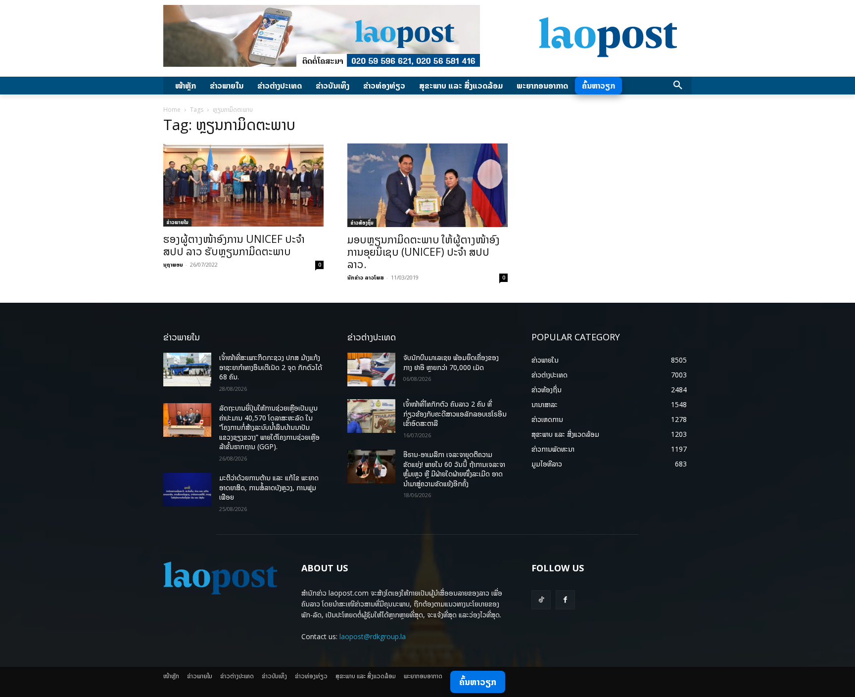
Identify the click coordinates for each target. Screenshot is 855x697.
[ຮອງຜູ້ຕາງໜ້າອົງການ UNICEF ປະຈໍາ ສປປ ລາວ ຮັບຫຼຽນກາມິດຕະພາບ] (243, 185)
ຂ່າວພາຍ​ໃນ (177, 222)
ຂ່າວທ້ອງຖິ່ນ (362, 222)
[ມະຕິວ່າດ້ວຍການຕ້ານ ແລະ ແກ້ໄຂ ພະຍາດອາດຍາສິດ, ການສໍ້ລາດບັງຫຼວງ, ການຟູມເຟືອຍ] (187, 490)
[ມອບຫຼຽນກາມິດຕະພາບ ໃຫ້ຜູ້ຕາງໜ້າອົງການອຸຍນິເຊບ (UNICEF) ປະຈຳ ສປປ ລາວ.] (427, 185)
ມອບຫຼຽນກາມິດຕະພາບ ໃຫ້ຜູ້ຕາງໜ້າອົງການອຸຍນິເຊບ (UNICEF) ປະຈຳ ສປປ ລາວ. (423, 251)
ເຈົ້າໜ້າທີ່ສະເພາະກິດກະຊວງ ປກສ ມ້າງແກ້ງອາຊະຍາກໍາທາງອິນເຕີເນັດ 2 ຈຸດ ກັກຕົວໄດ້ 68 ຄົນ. (270, 367)
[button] (678, 85)
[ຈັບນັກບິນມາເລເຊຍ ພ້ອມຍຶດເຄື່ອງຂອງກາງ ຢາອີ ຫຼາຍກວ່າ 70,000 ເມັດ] (371, 369)
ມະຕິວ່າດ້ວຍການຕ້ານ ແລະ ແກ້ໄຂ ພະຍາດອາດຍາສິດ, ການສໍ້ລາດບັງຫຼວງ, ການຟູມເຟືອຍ (269, 487)
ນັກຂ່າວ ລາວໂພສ (365, 277)
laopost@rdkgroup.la (372, 636)
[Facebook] (565, 599)
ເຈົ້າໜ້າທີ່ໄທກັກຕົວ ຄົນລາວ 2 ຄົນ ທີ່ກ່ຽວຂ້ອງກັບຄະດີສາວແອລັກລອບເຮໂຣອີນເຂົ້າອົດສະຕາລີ (455, 413)
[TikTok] (541, 599)
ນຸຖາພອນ (173, 264)
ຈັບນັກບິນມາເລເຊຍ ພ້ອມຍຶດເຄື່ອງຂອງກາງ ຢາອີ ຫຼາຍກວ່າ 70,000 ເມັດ (451, 362)
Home (172, 109)
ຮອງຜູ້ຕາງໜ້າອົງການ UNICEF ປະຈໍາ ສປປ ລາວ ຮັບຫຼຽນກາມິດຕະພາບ (234, 245)
